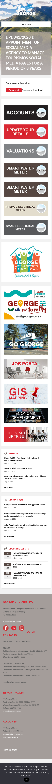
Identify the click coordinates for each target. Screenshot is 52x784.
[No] (48, 773)
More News (9, 536)
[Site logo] (26, 15)
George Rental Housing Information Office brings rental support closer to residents (25, 515)
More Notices (9, 488)
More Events (9, 584)
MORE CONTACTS (10, 750)
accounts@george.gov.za (13, 734)
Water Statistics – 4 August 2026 (17, 468)
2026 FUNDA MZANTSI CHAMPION (27, 564)
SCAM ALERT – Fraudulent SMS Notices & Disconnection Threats (21, 459)
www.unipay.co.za (10, 737)
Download (14, 90)
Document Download (32, 90)
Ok (26, 780)
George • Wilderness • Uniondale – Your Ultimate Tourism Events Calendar (25, 477)
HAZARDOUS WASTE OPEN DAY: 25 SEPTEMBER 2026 (27, 554)
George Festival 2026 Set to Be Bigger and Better (24, 505)
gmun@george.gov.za (12, 621)
